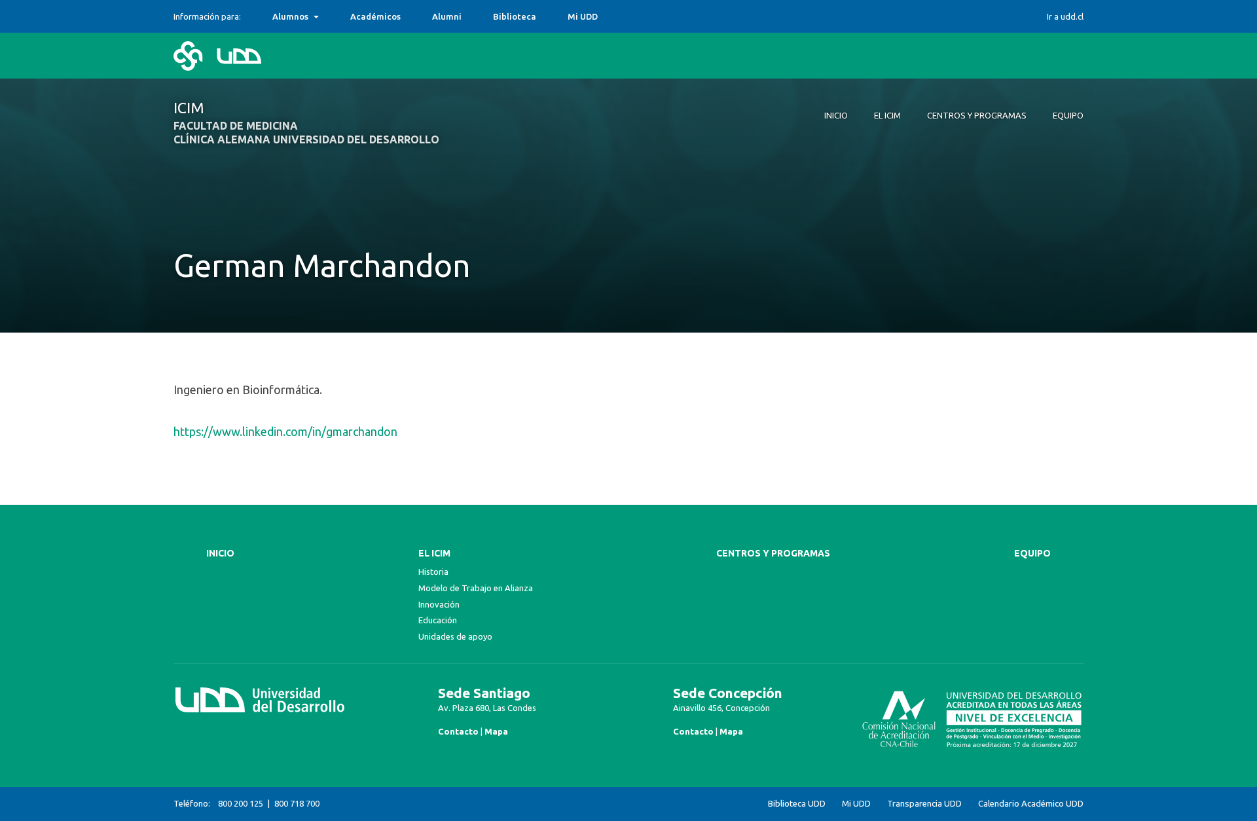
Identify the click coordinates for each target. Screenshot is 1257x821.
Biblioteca (514, 16)
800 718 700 (296, 803)
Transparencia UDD (924, 804)
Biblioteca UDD (797, 804)
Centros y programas (773, 553)
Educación (437, 620)
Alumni (447, 16)
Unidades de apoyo (455, 636)
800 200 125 (240, 803)
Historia (433, 571)
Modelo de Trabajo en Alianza (475, 588)
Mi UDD (583, 16)
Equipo (1032, 553)
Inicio (220, 553)
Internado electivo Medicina (331, 16)
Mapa (496, 731)
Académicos (375, 16)
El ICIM (434, 553)
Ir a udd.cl (1065, 16)
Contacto (458, 731)
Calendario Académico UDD (1031, 804)
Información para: (207, 16)
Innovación (439, 604)
